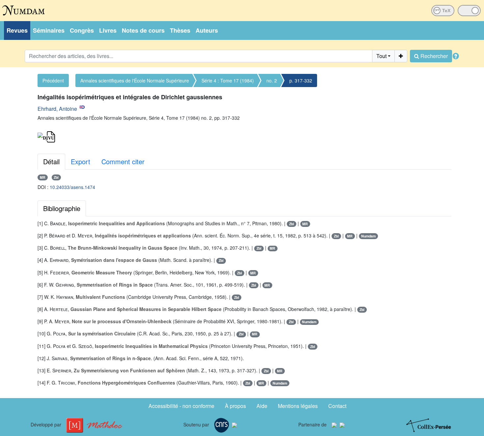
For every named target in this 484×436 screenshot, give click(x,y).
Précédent (53, 80)
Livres (108, 30)
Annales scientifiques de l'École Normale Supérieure (134, 80)
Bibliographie (61, 208)
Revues (17, 30)
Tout (381, 56)
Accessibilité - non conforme (181, 406)
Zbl (56, 177)
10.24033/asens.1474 (72, 187)
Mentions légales (298, 406)
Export (80, 161)
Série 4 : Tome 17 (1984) (228, 80)
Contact (337, 406)
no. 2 (271, 80)
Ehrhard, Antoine (57, 108)
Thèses (180, 30)
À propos (235, 406)
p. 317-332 (300, 80)
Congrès (82, 30)
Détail (51, 161)
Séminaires (49, 30)
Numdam (368, 236)
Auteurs (207, 30)
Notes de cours (143, 30)
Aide (261, 406)
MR (42, 177)
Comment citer (123, 161)
